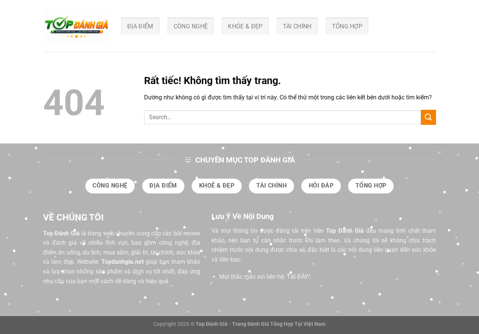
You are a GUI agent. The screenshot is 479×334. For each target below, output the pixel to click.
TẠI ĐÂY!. (299, 276)
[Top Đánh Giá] (76, 26)
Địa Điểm (140, 26)
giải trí (139, 252)
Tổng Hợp (347, 26)
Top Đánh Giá (61, 233)
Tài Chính (297, 26)
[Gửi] (428, 117)
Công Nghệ (191, 26)
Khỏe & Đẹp (245, 26)
